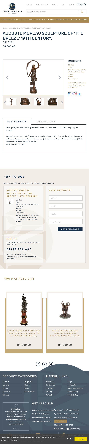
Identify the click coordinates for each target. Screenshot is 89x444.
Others (66, 19)
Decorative (75, 19)
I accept (81, 439)
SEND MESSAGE (70, 229)
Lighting (14, 19)
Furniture (6, 19)
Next (59, 78)
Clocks (23, 19)
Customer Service (42, 4)
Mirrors (59, 19)
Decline (70, 439)
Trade (63, 4)
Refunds (49, 395)
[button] (13, 428)
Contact (71, 4)
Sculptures (49, 19)
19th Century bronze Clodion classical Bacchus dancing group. (65, 333)
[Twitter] (85, 4)
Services (54, 4)
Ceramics (31, 19)
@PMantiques (16, 409)
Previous (8, 78)
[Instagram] (81, 4)
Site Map (49, 388)
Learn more (13, 440)
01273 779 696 (19, 249)
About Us (29, 4)
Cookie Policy (72, 395)
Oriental (39, 19)
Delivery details (45, 121)
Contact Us (50, 385)
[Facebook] (78, 4)
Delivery (49, 391)
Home (5, 28)
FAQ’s (69, 382)
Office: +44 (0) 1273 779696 (67, 410)
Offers (84, 19)
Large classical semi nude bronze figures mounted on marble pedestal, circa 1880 (24, 334)
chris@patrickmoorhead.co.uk (66, 417)
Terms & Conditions (75, 388)
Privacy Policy (72, 391)
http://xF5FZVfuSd (16, 424)
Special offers (29, 391)
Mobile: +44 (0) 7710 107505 (67, 414)
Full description (16, 121)
